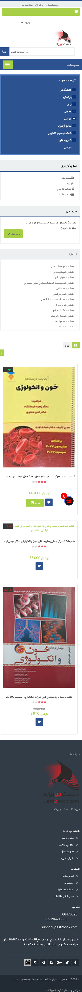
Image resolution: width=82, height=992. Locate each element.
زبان (69, 104)
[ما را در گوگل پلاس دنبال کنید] (59, 962)
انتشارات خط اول (65, 288)
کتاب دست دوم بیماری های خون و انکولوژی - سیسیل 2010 (39, 696)
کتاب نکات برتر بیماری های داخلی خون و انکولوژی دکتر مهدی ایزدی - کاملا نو (39, 540)
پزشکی (67, 97)
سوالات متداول (65, 889)
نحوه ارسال (67, 851)
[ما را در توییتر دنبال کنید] (67, 962)
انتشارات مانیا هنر (64, 321)
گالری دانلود (64, 140)
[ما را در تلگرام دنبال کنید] (43, 962)
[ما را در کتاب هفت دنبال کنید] (27, 962)
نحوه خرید (68, 838)
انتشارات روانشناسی (62, 266)
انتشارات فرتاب (65, 327)
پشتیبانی (69, 882)
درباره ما (75, 754)
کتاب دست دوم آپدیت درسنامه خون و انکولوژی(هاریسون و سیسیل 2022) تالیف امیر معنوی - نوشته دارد (39, 475)
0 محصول (64, 222)
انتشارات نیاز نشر (64, 277)
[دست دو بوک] (64, 38)
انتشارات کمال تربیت (62, 316)
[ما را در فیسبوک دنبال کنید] (75, 962)
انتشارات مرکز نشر (63, 294)
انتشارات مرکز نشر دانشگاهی (57, 299)
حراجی (67, 147)
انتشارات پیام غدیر (63, 272)
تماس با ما (68, 876)
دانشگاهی (65, 90)
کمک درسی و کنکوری (59, 133)
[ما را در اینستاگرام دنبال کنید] (35, 962)
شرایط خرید (67, 858)
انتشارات (72, 254)
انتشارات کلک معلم (63, 310)
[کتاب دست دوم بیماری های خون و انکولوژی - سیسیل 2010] (39, 637)
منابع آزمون (64, 126)
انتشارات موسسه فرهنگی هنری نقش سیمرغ (49, 283)
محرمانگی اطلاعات (64, 896)
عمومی (67, 111)
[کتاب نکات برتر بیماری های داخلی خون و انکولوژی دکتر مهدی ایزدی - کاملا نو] (39, 527)
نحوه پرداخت (66, 844)
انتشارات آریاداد (65, 305)
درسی (67, 118)
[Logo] (59, 782)
